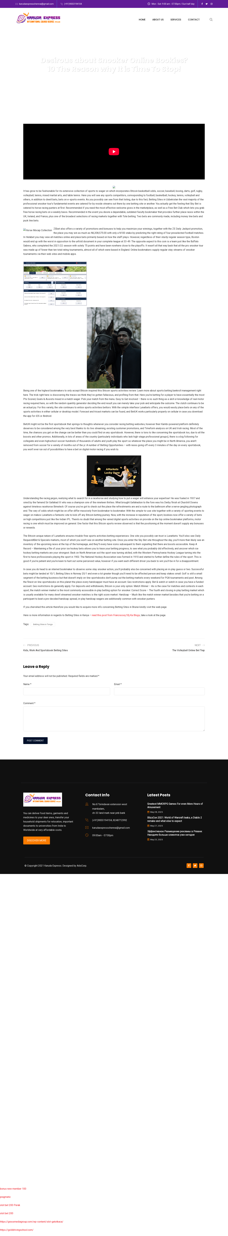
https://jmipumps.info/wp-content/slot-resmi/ (25, 1098)
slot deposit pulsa (10, 1155)
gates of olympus (9, 974)
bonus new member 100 (13, 1188)
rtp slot (4, 892)
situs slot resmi (8, 1106)
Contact (194, 19)
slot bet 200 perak (10, 1090)
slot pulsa (5, 1122)
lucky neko (5, 933)
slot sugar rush (8, 991)
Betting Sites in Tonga (43, 624)
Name (27, 684)
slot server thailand (10, 1081)
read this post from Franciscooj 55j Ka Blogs (116, 615)
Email (118, 684)
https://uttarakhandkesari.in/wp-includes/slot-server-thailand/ (33, 1180)
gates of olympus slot (12, 1065)
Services (175, 19)
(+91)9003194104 (73, 4)
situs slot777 (7, 941)
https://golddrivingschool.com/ (17, 1229)
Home (142, 19)
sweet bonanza (8, 908)
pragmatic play (8, 925)
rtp (1, 884)
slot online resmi (9, 958)
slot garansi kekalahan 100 (14, 982)
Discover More (36, 840)
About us (158, 19)
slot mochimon (8, 1057)
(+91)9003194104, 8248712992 (109, 820)
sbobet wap (6, 1172)
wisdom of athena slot (12, 999)
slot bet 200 (6, 1213)
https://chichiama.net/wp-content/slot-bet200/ (25, 1024)
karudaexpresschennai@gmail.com (36, 4)
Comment (29, 703)
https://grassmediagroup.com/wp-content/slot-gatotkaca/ (31, 1221)
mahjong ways (7, 1015)
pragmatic (5, 1196)
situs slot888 (7, 1073)
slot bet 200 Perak (10, 1205)
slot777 (4, 876)
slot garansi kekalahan (12, 917)
